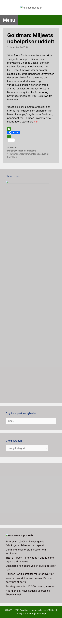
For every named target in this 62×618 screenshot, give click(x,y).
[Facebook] (31, 129)
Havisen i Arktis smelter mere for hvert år (29, 573)
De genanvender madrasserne (21, 150)
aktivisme (11, 147)
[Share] (31, 136)
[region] (31, 494)
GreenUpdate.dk (23, 535)
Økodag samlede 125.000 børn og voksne (30, 586)
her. (36, 121)
